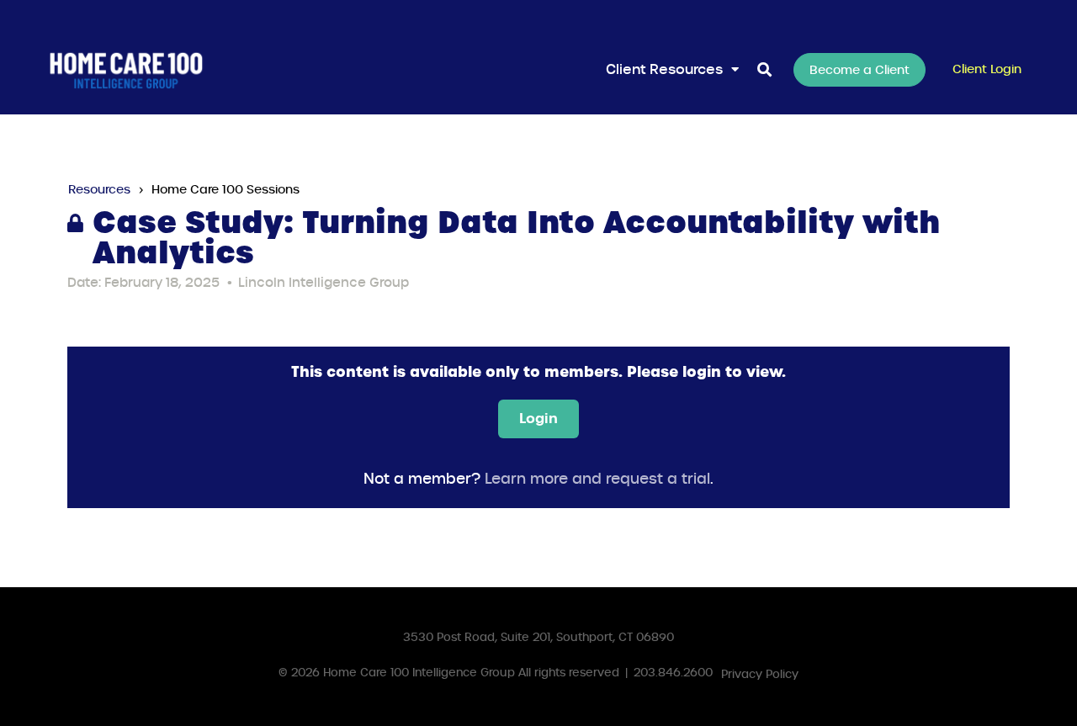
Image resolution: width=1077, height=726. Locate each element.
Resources (99, 189)
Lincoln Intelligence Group (323, 282)
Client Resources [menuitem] (664, 69)
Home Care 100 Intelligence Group (419, 672)
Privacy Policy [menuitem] (759, 674)
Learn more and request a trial (597, 479)
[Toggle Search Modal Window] (764, 70)
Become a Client (859, 69)
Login (538, 418)
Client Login (986, 69)
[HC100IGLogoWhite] (126, 70)
